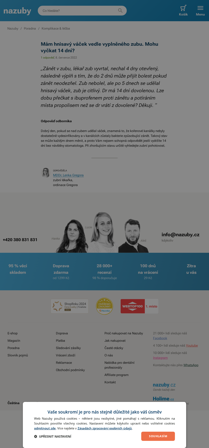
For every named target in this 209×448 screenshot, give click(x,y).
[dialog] (104, 425)
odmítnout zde (45, 428)
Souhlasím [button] (158, 436)
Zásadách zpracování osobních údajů (105, 428)
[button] (52, 436)
